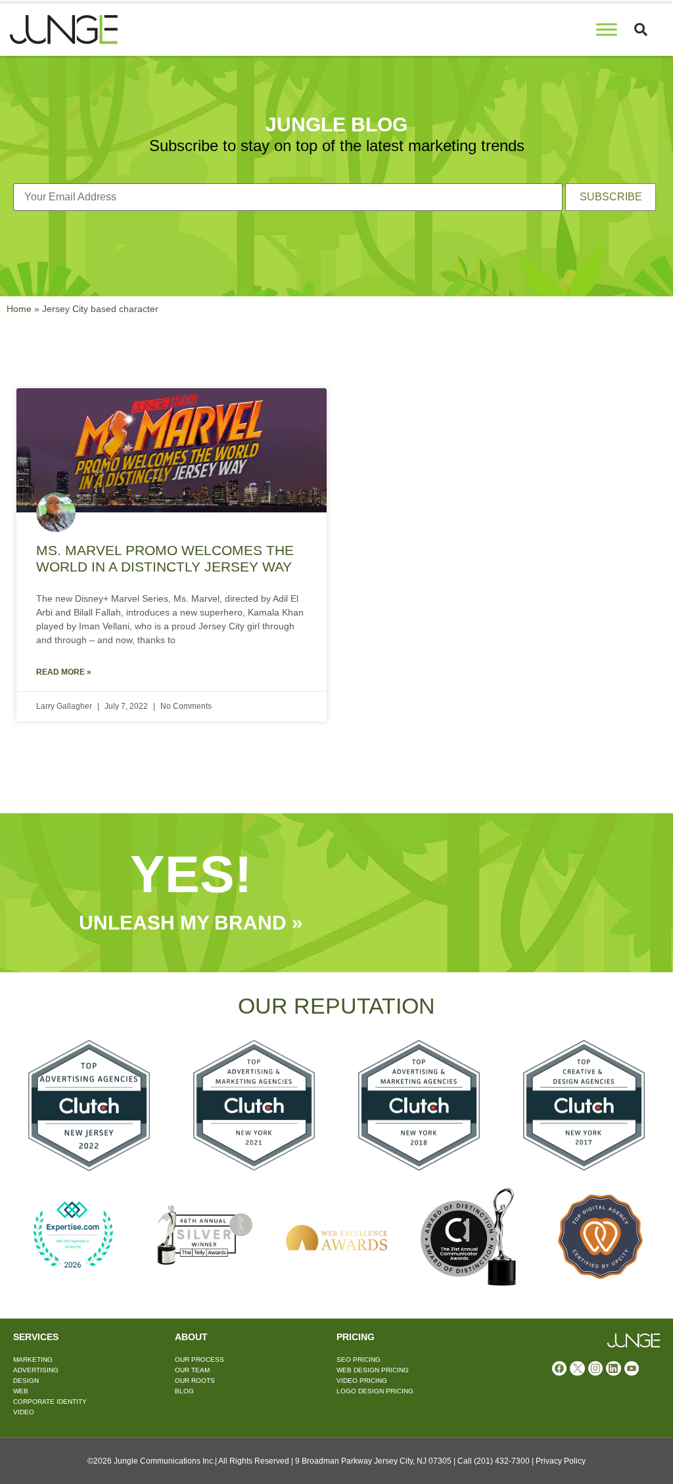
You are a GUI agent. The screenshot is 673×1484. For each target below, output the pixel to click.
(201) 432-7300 (502, 1461)
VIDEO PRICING (361, 1380)
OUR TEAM (192, 1370)
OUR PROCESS (199, 1359)
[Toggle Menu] (606, 29)
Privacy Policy (561, 1461)
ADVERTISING (35, 1370)
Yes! (191, 874)
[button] (641, 29)
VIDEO (23, 1412)
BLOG (184, 1391)
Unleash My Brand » (191, 922)
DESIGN (26, 1380)
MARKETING (33, 1359)
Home (19, 309)
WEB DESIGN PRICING (372, 1370)
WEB (20, 1391)
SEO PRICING (358, 1359)
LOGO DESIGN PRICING (374, 1391)
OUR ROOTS (195, 1380)
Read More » (63, 672)
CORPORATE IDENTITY (50, 1401)
